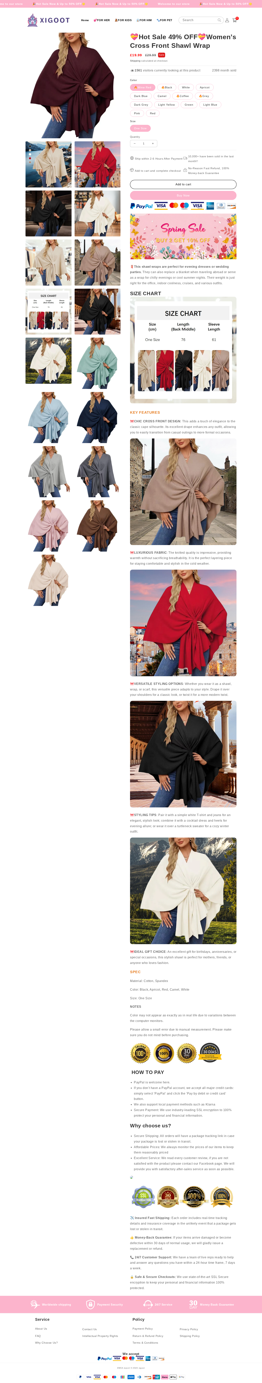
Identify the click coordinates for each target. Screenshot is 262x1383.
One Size (140, 128)
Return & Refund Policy (148, 1335)
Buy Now (183, 195)
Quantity (135, 136)
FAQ (38, 1335)
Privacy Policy (189, 1329)
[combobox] (201, 20)
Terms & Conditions (145, 1342)
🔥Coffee (182, 96)
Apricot (205, 87)
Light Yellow (166, 104)
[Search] (219, 20)
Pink (137, 113)
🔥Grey (204, 96)
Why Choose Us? (46, 1342)
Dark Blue (141, 96)
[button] (234, 20)
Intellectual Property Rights (100, 1335)
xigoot (142, 1368)
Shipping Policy (190, 1335)
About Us (41, 1328)
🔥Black (166, 87)
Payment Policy (143, 1328)
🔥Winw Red (142, 87)
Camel (162, 96)
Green (189, 104)
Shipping (135, 61)
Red (153, 113)
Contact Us (89, 1329)
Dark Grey (141, 104)
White (186, 87)
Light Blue (210, 104)
